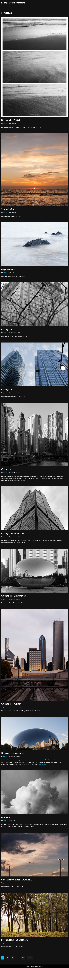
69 (23, 958)
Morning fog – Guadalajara (14, 939)
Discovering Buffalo (11, 120)
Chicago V (6, 469)
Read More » (42, 764)
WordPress (40, 966)
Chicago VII (7, 329)
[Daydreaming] (34, 244)
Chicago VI (6, 389)
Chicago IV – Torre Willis (13, 533)
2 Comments (25, 707)
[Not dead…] (34, 792)
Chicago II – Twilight (11, 703)
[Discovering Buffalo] (34, 67)
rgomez (5, 123)
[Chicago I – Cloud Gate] (34, 733)
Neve (27, 966)
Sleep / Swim (7, 209)
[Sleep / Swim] (34, 169)
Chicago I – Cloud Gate (12, 753)
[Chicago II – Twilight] (34, 655)
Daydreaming (8, 269)
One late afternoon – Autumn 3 (16, 879)
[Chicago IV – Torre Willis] (34, 508)
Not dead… (6, 817)
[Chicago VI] (34, 364)
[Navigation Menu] (66, 2)
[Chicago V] (34, 434)
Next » (30, 958)
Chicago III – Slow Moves (13, 595)
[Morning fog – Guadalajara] (34, 915)
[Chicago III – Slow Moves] (34, 571)
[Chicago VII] (34, 304)
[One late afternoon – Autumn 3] (34, 854)
